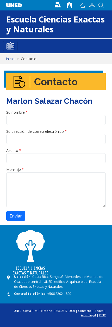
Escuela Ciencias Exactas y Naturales (55, 24)
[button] (58, 4)
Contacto (85, 311)
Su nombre (15, 112)
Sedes (99, 311)
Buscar (101, 5)
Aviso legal (88, 315)
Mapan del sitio (92, 5)
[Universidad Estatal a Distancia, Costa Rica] (15, 4)
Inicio (83, 5)
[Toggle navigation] (10, 46)
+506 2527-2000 (64, 311)
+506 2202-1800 (59, 293)
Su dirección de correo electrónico (35, 131)
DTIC (102, 315)
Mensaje (13, 169)
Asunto (12, 150)
